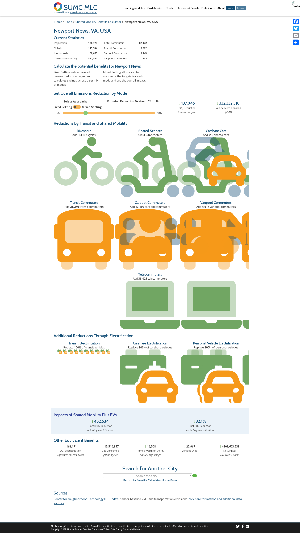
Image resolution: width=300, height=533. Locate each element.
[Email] (295, 35)
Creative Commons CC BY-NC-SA (99, 529)
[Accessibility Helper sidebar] (296, 4)
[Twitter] (295, 28)
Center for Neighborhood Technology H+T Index (86, 499)
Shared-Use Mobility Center (83, 12)
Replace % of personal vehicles (216, 347)
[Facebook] (295, 21)
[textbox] (147, 476)
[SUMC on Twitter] (238, 526)
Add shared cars (216, 135)
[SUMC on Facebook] (243, 526)
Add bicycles (84, 135)
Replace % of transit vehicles (84, 347)
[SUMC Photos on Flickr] (247, 526)
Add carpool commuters (150, 207)
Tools (69, 22)
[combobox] (147, 475)
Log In (230, 8)
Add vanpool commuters (216, 207)
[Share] (295, 42)
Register (241, 8)
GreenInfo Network (132, 529)
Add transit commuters (84, 207)
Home (58, 22)
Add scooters (150, 135)
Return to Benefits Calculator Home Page (150, 480)
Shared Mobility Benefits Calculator (98, 22)
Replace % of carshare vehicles (150, 347)
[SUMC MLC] (59, 6)
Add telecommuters (150, 278)
